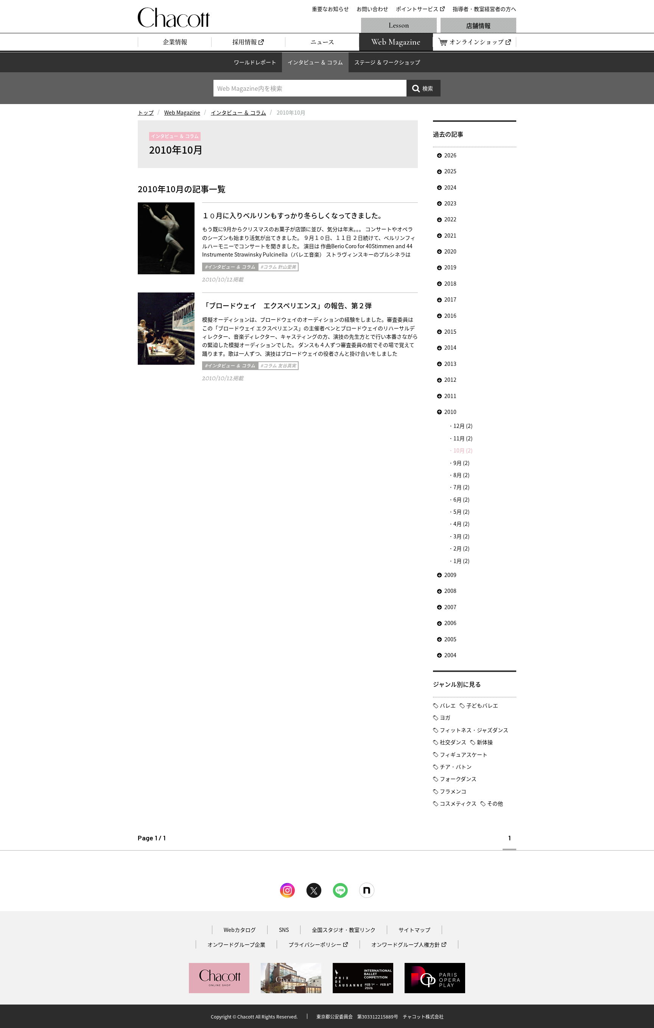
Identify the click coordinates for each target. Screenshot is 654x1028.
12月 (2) (463, 425)
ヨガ (445, 717)
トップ (146, 112)
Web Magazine (182, 112)
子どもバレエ (482, 705)
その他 (495, 803)
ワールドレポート (255, 62)
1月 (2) (461, 561)
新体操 (485, 742)
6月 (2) (461, 499)
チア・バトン (456, 766)
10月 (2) (463, 450)
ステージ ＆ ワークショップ (387, 62)
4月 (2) (461, 523)
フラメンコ (453, 791)
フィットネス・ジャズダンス (474, 730)
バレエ (448, 705)
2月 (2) (461, 548)
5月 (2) (461, 511)
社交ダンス (453, 742)
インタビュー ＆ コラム (315, 62)
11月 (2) (463, 438)
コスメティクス (458, 803)
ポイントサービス (417, 8)
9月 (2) (461, 463)
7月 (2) (461, 487)
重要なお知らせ (330, 8)
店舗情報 (478, 25)
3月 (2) (461, 536)
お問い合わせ (372, 8)
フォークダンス (458, 778)
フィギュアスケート (463, 754)
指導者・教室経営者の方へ (484, 8)
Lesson (399, 25)
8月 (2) (461, 475)
